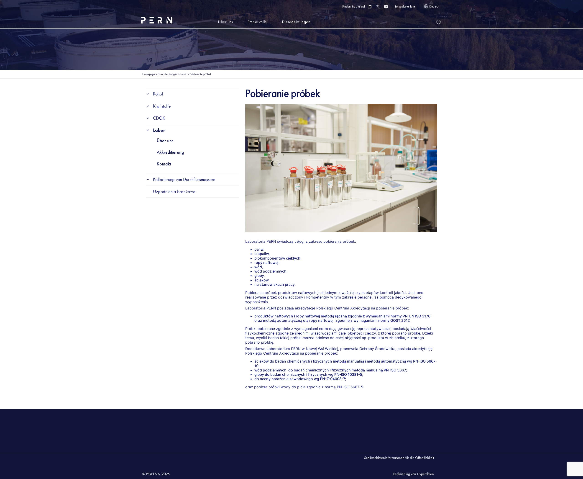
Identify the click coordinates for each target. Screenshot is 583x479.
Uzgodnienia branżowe (174, 191)
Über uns (225, 21)
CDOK (159, 118)
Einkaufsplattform (405, 6)
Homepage (148, 74)
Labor (183, 74)
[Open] (438, 22)
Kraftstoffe (162, 106)
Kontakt (164, 164)
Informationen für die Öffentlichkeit (409, 457)
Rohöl (158, 94)
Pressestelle (257, 21)
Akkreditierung (170, 152)
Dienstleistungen (296, 21)
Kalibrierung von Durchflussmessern (184, 179)
